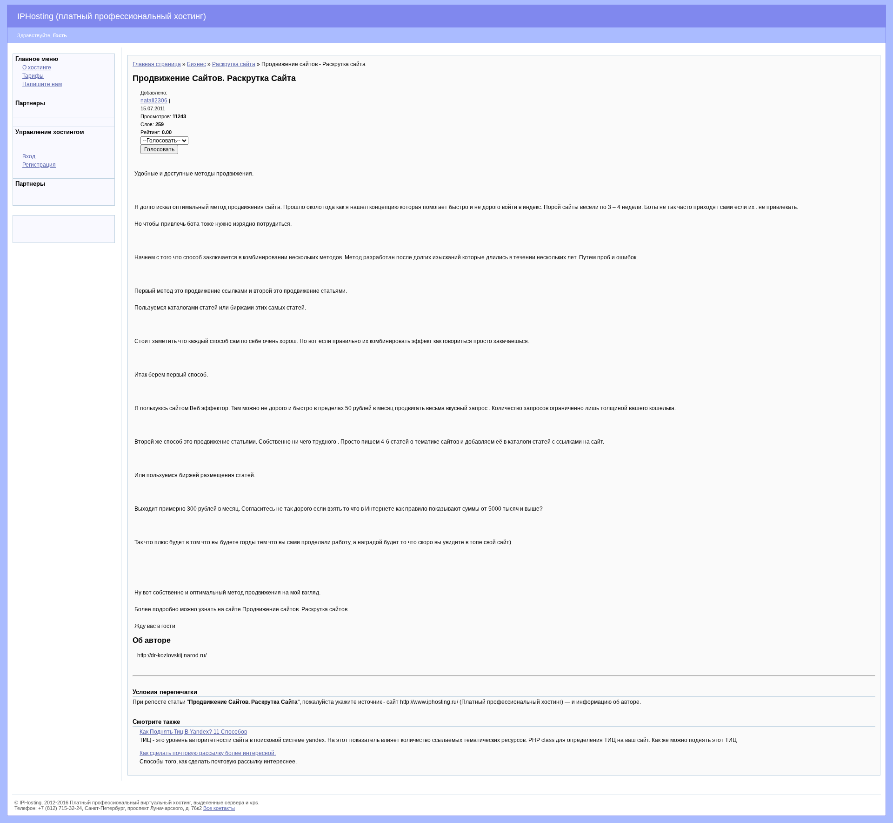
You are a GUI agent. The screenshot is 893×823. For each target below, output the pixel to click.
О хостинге (36, 67)
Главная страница (157, 64)
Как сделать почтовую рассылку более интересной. (208, 753)
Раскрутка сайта (233, 64)
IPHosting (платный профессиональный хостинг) (111, 16)
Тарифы (33, 76)
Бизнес (196, 64)
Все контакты (219, 808)
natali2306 (153, 100)
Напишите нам (42, 84)
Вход (28, 156)
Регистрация (39, 165)
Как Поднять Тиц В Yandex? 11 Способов (193, 732)
